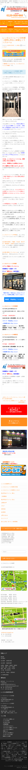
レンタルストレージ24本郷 (9, 234)
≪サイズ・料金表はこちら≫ (10, 320)
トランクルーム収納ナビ (8, 729)
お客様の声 (4, 502)
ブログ (2, 505)
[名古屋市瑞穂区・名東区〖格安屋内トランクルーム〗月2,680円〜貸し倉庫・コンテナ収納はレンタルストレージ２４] (14, 8)
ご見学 (22, 743)
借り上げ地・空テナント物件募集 (9, 521)
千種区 (13, 241)
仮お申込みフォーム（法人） (8, 499)
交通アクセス (11, 745)
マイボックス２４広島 (7, 734)
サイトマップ (4, 518)
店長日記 (3, 509)
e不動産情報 (5, 724)
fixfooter (8, 756)
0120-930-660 (15, 15)
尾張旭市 (7, 243)
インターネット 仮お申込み (14, 409)
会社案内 (3, 512)
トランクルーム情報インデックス (10, 727)
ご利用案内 (4, 496)
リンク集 (21, 748)
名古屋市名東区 (6, 241)
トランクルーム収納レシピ (8, 719)
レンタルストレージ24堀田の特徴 (9, 486)
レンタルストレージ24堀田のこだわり (10, 490)
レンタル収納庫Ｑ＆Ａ (6, 483)
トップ (3, 742)
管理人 (18, 45)
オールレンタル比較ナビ (8, 732)
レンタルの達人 (6, 720)
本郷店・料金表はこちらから (14, 299)
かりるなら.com (6, 722)
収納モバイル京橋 (6, 736)
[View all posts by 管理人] (21, 45)
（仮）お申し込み (9, 746)
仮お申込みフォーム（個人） (8, 493)
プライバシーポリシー (12, 749)
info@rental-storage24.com (18, 17)
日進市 (12, 243)
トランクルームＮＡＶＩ (8, 725)
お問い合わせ (4, 515)
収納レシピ (5, 731)
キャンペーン (14, 422)
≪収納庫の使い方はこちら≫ (10, 323)
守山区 (18, 241)
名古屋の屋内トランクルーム (10, 252)
